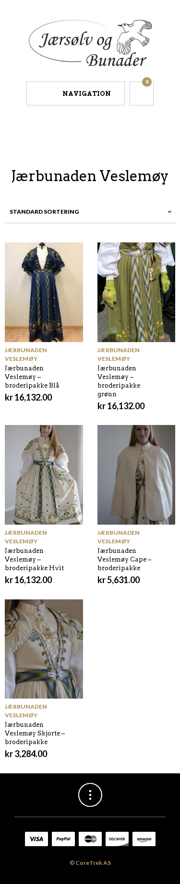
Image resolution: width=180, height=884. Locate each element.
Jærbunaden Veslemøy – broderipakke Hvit (34, 559)
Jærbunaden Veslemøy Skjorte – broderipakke (35, 733)
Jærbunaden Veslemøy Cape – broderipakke (124, 559)
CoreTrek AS (93, 862)
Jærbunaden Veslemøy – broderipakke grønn (118, 381)
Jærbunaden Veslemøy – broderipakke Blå (32, 377)
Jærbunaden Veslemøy (26, 354)
